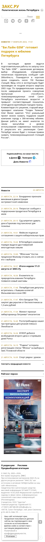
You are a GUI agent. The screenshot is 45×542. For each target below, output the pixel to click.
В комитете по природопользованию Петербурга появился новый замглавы (18, 278)
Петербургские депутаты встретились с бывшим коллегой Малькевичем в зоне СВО (22, 290)
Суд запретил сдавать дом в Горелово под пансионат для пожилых (20, 223)
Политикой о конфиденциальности (15, 532)
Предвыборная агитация (15, 468)
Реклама (22, 465)
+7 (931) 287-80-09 (9, 507)
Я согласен (10, 536)
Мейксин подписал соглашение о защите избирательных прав (22, 234)
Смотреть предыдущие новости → (22, 364)
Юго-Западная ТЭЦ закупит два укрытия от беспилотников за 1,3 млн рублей (21, 302)
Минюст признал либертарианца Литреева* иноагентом (20, 313)
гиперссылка (27, 483)
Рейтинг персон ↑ (22, 374)
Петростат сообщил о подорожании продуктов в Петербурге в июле (21, 211)
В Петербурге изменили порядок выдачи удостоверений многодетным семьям (22, 245)
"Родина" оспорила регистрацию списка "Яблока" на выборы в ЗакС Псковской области (22, 348)
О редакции (7, 465)
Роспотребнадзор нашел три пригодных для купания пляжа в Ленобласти (22, 324)
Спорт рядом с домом (30, 357)
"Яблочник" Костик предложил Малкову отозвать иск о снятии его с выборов (22, 257)
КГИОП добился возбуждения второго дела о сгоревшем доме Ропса (21, 336)
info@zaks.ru (25, 507)
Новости (5, 42)
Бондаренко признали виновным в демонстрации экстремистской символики (21, 199)
